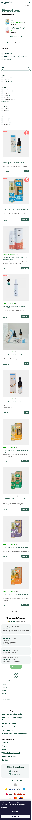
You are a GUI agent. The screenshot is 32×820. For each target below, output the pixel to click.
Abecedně (14, 45)
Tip (24, 56)
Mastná (7, 118)
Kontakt (4, 743)
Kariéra (4, 760)
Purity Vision (8, 81)
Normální (7, 124)
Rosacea (7, 95)
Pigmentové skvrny (9, 99)
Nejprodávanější (6, 45)
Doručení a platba (8, 727)
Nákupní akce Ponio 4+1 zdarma (14, 734)
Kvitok (6, 79)
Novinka (16, 56)
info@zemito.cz (16, 774)
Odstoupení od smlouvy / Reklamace (11, 719)
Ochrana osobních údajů (11, 714)
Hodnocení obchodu (16, 618)
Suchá (6, 120)
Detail (26, 171)
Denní (6, 108)
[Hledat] (22, 2)
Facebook (21, 780)
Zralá (6, 89)
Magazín (5, 746)
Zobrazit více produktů (15, 36)
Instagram (12, 780)
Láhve (2, 697)
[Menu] (1, 2)
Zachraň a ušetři (5, 700)
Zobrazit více (16, 667)
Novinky (3, 706)
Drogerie (3, 690)
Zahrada (3, 684)
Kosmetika (4, 693)
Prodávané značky (8, 730)
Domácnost (4, 687)
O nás (3, 749)
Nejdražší (20, 42)
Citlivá (6, 93)
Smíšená (7, 122)
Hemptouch (7, 77)
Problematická (8, 91)
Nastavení (15, 811)
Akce (6, 56)
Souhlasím (15, 816)
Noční (6, 110)
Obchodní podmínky (9, 723)
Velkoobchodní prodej (10, 753)
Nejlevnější (13, 42)
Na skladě (8, 53)
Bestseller (7, 59)
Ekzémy (6, 97)
